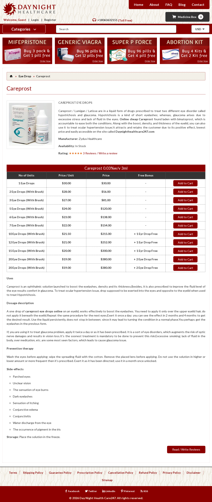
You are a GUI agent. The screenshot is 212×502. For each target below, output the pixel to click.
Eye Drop (25, 76)
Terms (13, 472)
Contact (198, 4)
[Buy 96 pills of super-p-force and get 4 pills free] (132, 63)
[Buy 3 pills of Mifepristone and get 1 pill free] (27, 63)
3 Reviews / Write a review (100, 153)
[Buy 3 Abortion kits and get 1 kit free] (185, 63)
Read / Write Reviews (186, 449)
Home (138, 4)
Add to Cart (185, 183)
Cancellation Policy (120, 472)
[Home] (11, 76)
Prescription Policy (89, 472)
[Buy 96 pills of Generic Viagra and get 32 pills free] (80, 63)
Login (35, 19)
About (154, 4)
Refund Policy (148, 472)
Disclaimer (194, 472)
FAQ (168, 4)
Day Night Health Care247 (98, 498)
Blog (182, 4)
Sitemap (107, 480)
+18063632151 (107, 20)
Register (50, 19)
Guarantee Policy (60, 472)
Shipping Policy (33, 472)
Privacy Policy (172, 472)
